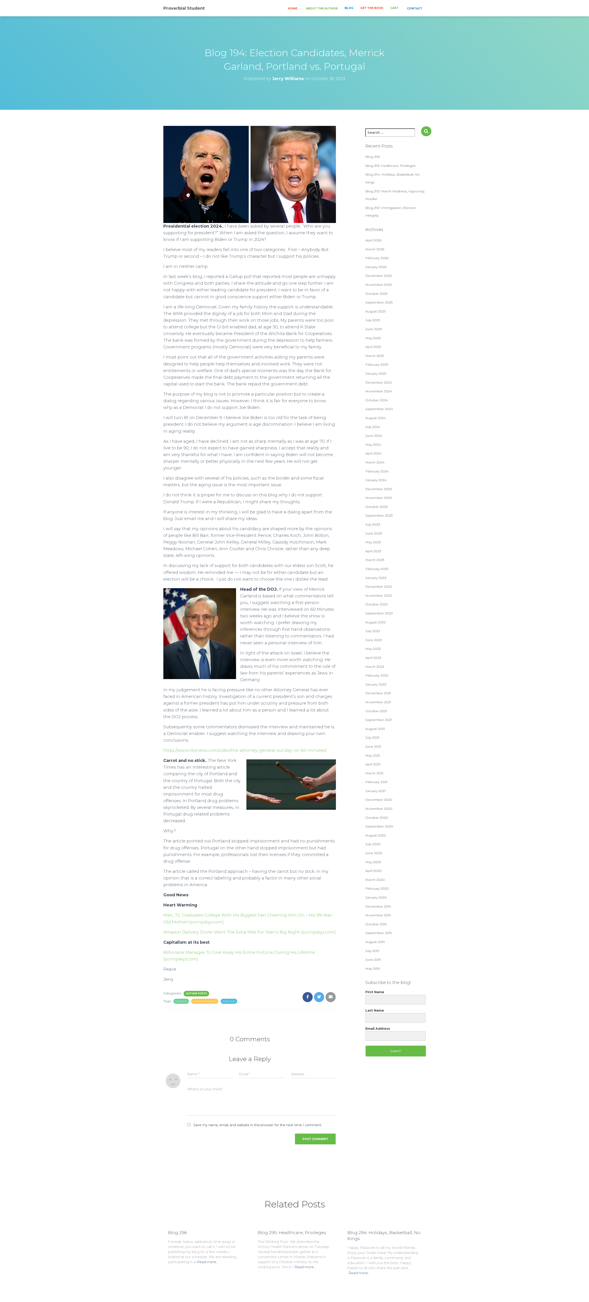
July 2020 (373, 844)
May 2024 (373, 445)
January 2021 (375, 791)
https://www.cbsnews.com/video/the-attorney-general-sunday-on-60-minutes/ (245, 750)
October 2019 (376, 924)
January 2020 (376, 897)
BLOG (349, 8)
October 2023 (376, 507)
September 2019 (378, 933)
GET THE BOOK (371, 8)
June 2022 (373, 640)
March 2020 (375, 880)
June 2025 (373, 329)
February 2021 (376, 782)
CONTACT (414, 8)
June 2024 (373, 436)
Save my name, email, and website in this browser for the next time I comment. (257, 1125)
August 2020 (375, 835)
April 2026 (373, 240)
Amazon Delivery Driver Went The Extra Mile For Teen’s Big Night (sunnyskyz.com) (249, 932)
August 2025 (375, 311)
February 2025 (376, 364)
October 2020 (376, 818)
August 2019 (375, 942)
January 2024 (376, 480)
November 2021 (378, 702)
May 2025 (373, 338)
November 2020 (378, 809)
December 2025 (378, 276)
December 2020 (378, 800)
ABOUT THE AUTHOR (321, 8)
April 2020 (373, 871)
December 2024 (378, 382)
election (181, 1001)
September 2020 (379, 826)
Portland (228, 1001)
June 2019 (373, 960)
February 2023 (376, 569)
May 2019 (372, 968)
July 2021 (372, 737)
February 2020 (377, 888)
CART (394, 8)
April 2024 (373, 453)
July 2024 (372, 427)
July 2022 (372, 631)
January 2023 (375, 578)
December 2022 (378, 586)
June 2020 (373, 853)
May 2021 (372, 755)
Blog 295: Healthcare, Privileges (390, 166)
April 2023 (373, 551)
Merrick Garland (205, 1001)
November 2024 (378, 391)
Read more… (207, 1262)
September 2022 (379, 613)
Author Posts (196, 993)
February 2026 (376, 258)
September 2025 (379, 302)
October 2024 (376, 400)
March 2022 (374, 667)
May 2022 (373, 649)
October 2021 (376, 711)
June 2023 (373, 533)
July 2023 (372, 524)
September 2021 (378, 720)
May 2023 (373, 542)
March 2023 (374, 560)
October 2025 (376, 294)
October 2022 (376, 604)
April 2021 (373, 764)
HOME (292, 8)
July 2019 (372, 951)
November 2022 (378, 595)
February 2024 (377, 471)
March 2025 (374, 356)
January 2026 (375, 267)
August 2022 (375, 622)
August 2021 (375, 729)
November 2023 (378, 498)
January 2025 (375, 373)
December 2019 (378, 906)
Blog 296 (372, 157)
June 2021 (373, 746)
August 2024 (375, 418)
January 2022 (375, 684)
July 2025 (372, 320)
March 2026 (374, 249)
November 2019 (378, 915)
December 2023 (378, 489)
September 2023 (379, 515)
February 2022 (376, 675)
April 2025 (373, 347)
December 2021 (378, 693)
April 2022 (373, 658)
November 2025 (378, 285)
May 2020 (373, 862)
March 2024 (374, 462)
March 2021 (374, 773)
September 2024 (379, 409)
